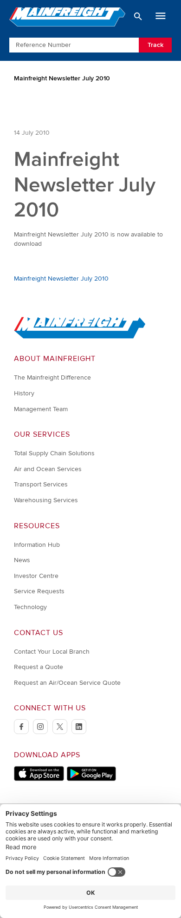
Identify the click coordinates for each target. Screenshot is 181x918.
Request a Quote (38, 667)
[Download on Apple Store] (39, 779)
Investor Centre (36, 576)
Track (155, 45)
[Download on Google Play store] (91, 779)
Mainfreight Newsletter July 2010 (61, 278)
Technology (30, 607)
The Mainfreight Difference (52, 377)
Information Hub (37, 545)
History (24, 393)
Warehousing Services (46, 500)
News (22, 560)
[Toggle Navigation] (160, 16)
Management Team (41, 409)
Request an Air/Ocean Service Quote (67, 683)
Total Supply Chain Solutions (54, 453)
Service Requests (39, 591)
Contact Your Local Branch (52, 652)
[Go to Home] (80, 337)
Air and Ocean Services (48, 469)
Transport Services (41, 484)
